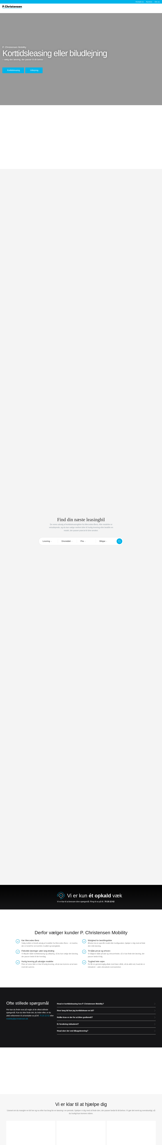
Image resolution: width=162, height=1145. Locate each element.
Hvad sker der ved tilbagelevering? (72, 1031)
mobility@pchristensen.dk (17, 1019)
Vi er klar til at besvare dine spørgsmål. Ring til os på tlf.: (85, 902)
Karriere (149, 2)
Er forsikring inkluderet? (68, 1024)
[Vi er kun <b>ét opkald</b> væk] (61, 896)
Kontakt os (140, 2)
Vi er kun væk (94, 895)
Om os (157, 2)
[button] (106, 1004)
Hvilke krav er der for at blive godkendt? (75, 1017)
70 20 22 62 (44, 1016)
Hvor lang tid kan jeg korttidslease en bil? (75, 1011)
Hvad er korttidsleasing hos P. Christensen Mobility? (80, 1004)
